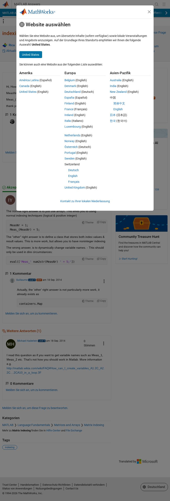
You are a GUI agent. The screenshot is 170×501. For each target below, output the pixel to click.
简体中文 (119, 103)
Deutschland (72, 91)
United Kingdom (74, 187)
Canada (24, 86)
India (113, 86)
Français (73, 181)
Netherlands (72, 135)
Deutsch (73, 170)
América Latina (29, 80)
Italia (67, 120)
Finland (69, 103)
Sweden (69, 158)
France (68, 109)
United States (27, 91)
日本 (113, 115)
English (73, 176)
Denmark (70, 86)
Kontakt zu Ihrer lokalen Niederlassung (85, 201)
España (69, 97)
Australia (115, 80)
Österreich (71, 147)
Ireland (68, 115)
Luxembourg (72, 126)
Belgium (69, 80)
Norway (69, 141)
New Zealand (118, 91)
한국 (113, 120)
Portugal (70, 152)
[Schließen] (149, 12)
